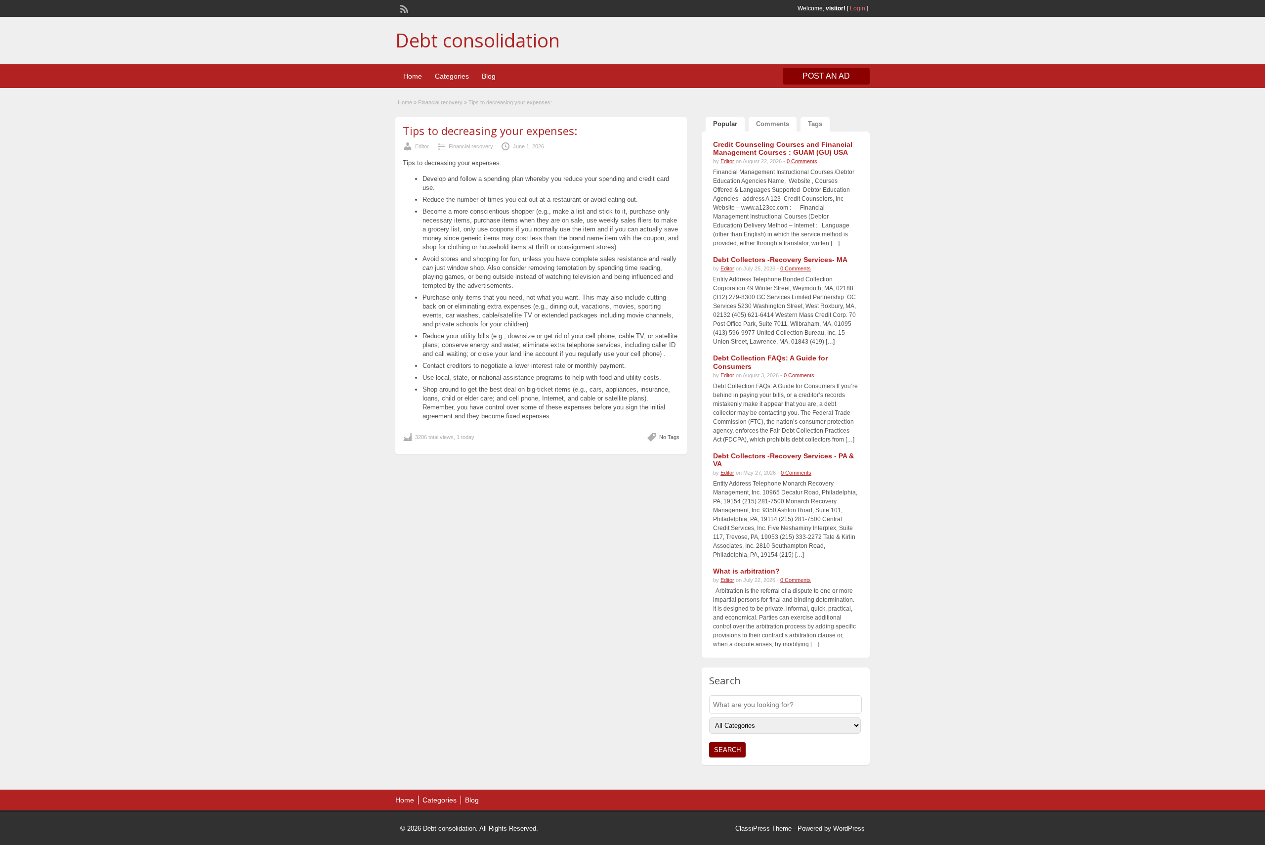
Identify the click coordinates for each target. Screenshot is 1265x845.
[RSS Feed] (403, 8)
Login (857, 8)
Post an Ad (826, 76)
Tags (815, 124)
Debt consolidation (477, 40)
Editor (422, 146)
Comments (772, 124)
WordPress (849, 828)
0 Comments (802, 161)
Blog (489, 76)
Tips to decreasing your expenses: (490, 130)
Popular (725, 124)
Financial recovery (440, 102)
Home (412, 76)
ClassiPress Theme (763, 828)
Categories (452, 76)
